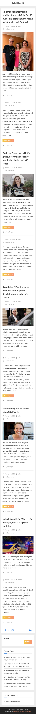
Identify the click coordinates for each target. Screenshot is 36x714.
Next (30, 630)
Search (6, 638)
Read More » (8, 140)
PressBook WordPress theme (22, 711)
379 (12, 630)
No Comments (9, 29)
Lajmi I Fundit (18, 3)
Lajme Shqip (9, 95)
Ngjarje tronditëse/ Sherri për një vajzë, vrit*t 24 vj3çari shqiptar (17, 522)
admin (20, 26)
